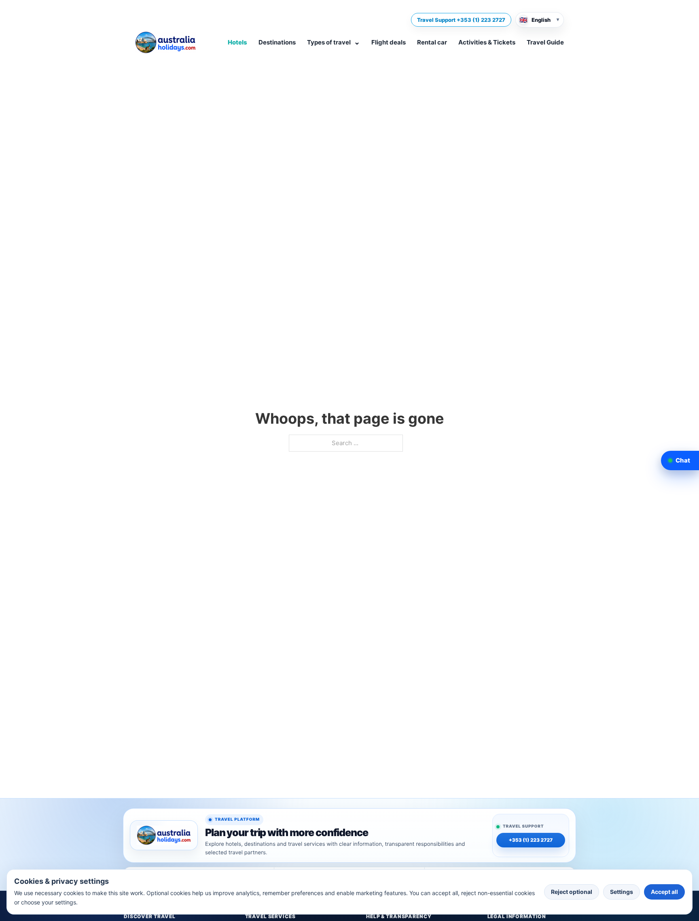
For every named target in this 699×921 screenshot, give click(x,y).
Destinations (277, 42)
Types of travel (333, 42)
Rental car (432, 42)
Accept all (664, 891)
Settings (621, 891)
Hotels (237, 42)
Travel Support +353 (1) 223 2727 (461, 20)
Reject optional (571, 891)
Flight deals (388, 42)
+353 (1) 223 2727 (531, 840)
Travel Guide (545, 42)
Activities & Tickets (486, 42)
